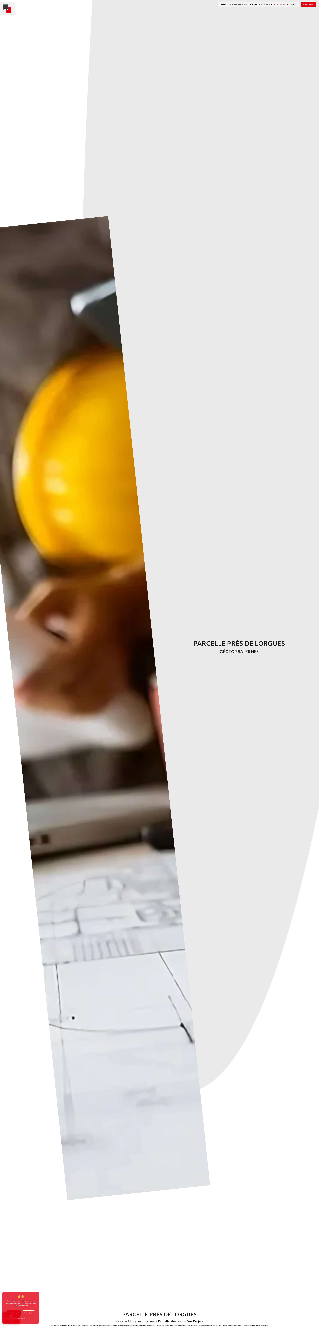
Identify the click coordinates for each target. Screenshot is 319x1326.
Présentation (235, 4)
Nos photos (281, 4)
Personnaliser (21, 1318)
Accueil (223, 4)
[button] (260, 4)
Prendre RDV (308, 4)
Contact (292, 4)
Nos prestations (251, 4)
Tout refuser (28, 1313)
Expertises (268, 4)
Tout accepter (13, 1313)
